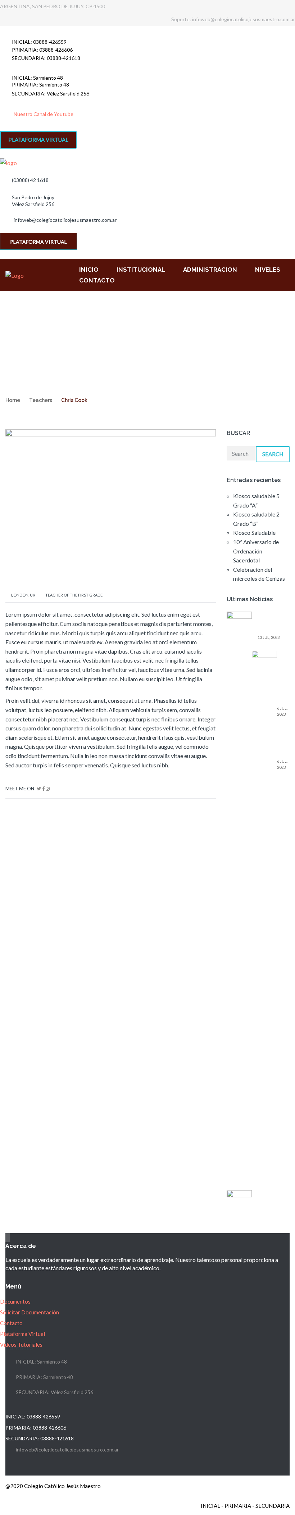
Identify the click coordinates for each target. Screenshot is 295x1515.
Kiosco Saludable (254, 532)
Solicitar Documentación (29, 1312)
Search (272, 454)
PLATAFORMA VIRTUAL (38, 139)
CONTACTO (97, 280)
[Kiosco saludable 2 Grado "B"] (264, 919)
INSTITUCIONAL (141, 269)
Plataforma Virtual (22, 1334)
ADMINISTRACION (210, 269)
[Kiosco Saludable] (239, 1202)
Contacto (11, 1323)
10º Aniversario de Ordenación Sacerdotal (256, 551)
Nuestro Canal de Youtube (43, 114)
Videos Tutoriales (21, 1344)
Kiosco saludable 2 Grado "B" (283, 677)
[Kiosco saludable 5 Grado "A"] (239, 880)
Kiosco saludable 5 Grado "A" (270, 622)
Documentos (15, 1301)
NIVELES (267, 269)
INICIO (89, 269)
